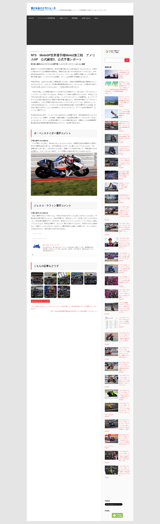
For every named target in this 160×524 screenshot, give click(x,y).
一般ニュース (63, 18)
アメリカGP (45, 301)
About (96, 18)
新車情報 (75, 18)
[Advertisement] (80, 33)
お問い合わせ (86, 18)
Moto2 (34, 301)
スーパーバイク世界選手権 (46, 18)
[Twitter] (32, 255)
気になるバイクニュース (47, 51)
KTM (120, 117)
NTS (39, 301)
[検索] (126, 60)
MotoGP (31, 18)
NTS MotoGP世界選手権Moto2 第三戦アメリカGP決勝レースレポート (73, 311)
